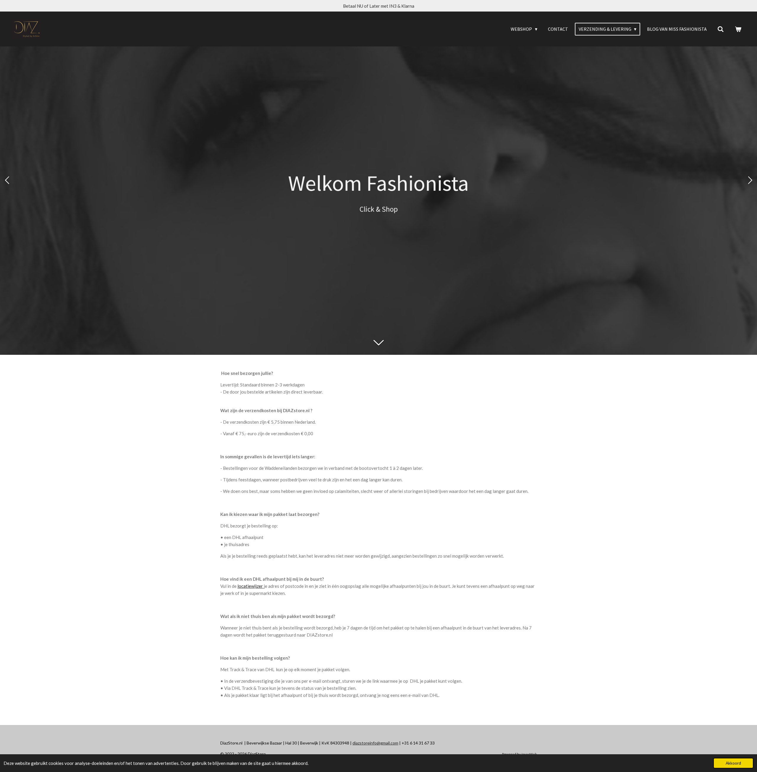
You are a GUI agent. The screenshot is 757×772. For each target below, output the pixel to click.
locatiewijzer (250, 586)
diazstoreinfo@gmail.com (375, 742)
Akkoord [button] (733, 763)
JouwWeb (529, 754)
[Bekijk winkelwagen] (738, 29)
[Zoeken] (721, 29)
